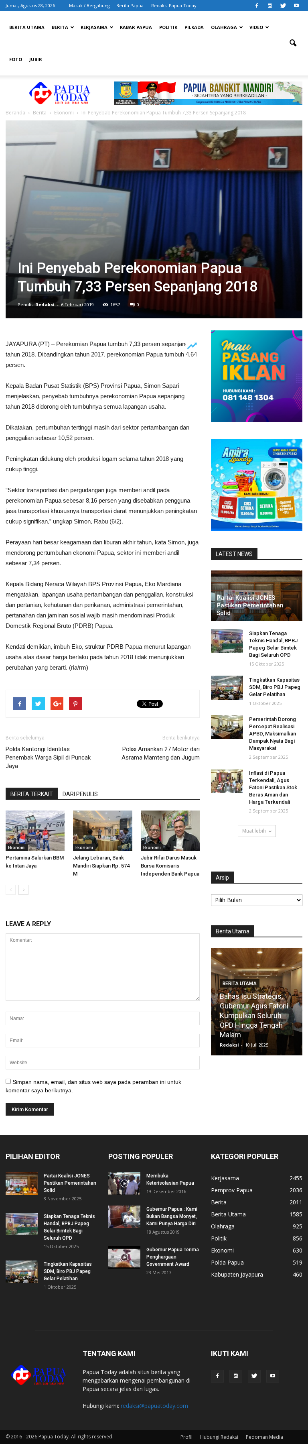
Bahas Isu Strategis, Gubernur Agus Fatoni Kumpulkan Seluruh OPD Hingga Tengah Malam (254, 1015)
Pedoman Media (264, 1437)
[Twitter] (283, 5)
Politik (168, 27)
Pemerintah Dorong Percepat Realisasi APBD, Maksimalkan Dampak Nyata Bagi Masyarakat (272, 733)
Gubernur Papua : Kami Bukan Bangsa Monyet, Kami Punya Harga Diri (171, 1216)
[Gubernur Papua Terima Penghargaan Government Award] (124, 1257)
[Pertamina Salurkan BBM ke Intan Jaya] (35, 831)
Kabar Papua (136, 27)
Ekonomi (17, 847)
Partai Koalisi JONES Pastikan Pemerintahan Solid (250, 605)
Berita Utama (27, 27)
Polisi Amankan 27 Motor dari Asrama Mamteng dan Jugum (161, 753)
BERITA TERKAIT (31, 794)
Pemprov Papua (232, 1190)
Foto (15, 59)
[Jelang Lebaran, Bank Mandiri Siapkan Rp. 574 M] (102, 831)
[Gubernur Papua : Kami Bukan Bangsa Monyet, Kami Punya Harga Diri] (124, 1217)
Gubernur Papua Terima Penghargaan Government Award (172, 1257)
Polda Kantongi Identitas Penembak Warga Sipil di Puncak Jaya (48, 757)
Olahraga (224, 27)
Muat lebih (254, 830)
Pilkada (194, 27)
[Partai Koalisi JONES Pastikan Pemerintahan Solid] (22, 1183)
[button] (292, 43)
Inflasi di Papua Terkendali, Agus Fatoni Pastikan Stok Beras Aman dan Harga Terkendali (273, 787)
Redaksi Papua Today (174, 5)
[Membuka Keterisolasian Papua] (124, 1183)
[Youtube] (296, 5)
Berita (60, 27)
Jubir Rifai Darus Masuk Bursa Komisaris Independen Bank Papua (170, 866)
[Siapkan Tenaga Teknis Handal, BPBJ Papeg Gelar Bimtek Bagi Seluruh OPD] (227, 641)
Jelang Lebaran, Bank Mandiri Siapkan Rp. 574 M (101, 866)
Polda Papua (227, 1262)
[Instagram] (270, 5)
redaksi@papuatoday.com (154, 1405)
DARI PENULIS (80, 794)
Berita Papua (130, 5)
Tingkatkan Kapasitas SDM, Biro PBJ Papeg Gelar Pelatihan (274, 687)
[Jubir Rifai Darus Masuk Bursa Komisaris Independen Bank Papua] (170, 831)
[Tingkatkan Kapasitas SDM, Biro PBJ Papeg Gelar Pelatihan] (227, 688)
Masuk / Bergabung (89, 5)
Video (256, 27)
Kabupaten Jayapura (237, 1274)
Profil (186, 1437)
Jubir (35, 59)
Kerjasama (94, 27)
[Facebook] (257, 5)
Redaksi (45, 304)
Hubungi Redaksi (219, 1437)
